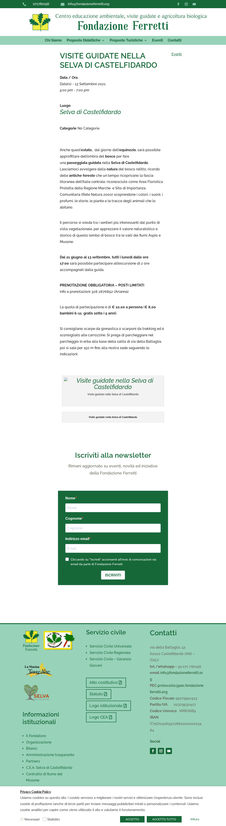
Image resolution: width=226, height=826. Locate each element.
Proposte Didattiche (83, 40)
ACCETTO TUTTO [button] (164, 819)
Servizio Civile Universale (111, 646)
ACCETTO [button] (132, 819)
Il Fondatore (36, 736)
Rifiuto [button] (194, 819)
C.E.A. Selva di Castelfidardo (49, 768)
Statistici (53, 819)
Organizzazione (38, 742)
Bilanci (31, 748)
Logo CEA (98, 717)
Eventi (157, 40)
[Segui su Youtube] (194, 4)
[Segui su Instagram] (186, 4)
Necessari (32, 819)
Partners (33, 761)
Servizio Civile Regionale (110, 653)
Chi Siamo (53, 40)
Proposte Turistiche (126, 40)
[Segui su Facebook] (178, 4)
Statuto (96, 694)
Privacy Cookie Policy (35, 792)
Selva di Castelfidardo (90, 112)
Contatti (174, 40)
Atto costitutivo (103, 682)
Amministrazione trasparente (50, 755)
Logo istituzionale (105, 705)
